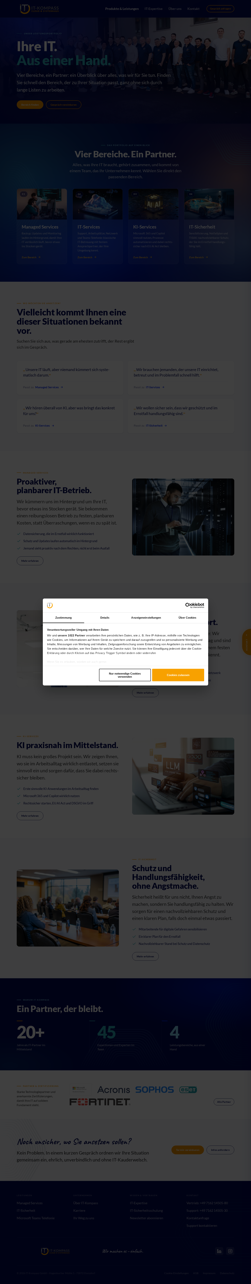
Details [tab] (104, 617)
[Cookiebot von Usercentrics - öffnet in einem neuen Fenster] (188, 605)
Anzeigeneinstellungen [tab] (146, 617)
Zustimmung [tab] (63, 617)
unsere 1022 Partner (71, 635)
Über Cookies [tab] (187, 617)
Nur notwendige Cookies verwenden (125, 675)
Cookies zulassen (178, 675)
